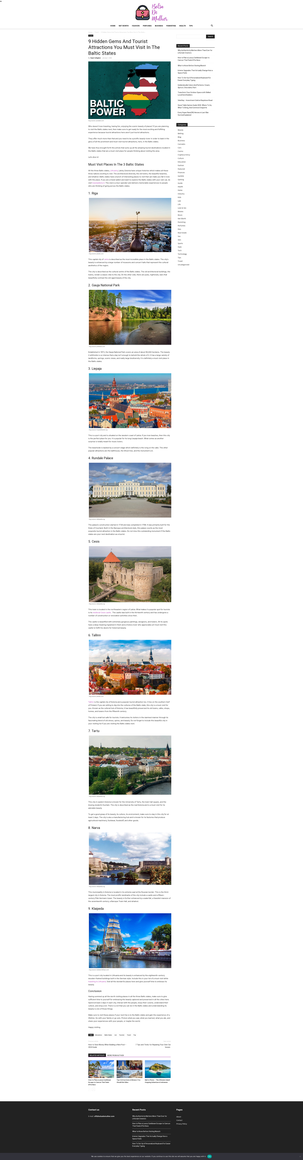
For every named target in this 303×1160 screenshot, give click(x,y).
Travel (97, 32)
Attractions (98, 1035)
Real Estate (182, 233)
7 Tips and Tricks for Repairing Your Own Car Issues (153, 1046)
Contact (179, 1120)
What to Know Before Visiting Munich (192, 66)
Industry (181, 194)
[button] (212, 26)
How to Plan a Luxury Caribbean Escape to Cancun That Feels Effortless (99, 1082)
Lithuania (114, 170)
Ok (209, 1156)
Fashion (136, 26)
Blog (179, 137)
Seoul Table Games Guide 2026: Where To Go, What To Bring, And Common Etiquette (195, 106)
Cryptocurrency (184, 155)
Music (180, 215)
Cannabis (181, 144)
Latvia (106, 259)
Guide (180, 183)
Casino (180, 151)
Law (179, 201)
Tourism (121, 1035)
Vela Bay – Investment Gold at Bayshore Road (195, 100)
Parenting (171, 26)
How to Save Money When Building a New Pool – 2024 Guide (107, 1046)
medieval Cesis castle (102, 612)
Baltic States (108, 1035)
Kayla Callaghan (95, 58)
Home (112, 26)
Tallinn (91, 702)
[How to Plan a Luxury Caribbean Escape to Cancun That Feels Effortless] (101, 1069)
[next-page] (93, 1089)
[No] (300, 1156)
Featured (181, 169)
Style (180, 247)
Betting (180, 133)
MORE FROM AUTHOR (115, 1055)
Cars (179, 148)
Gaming (181, 179)
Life (179, 204)
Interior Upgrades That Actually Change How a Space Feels (195, 71)
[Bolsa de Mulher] (151, 12)
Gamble (181, 176)
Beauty (180, 130)
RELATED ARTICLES (97, 1055)
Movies (180, 211)
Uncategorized (183, 265)
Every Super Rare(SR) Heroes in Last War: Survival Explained (193, 114)
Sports (180, 243)
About (178, 1117)
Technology (182, 254)
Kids (179, 197)
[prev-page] (89, 1089)
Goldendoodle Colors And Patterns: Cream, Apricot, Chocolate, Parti (194, 86)
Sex (179, 236)
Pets (179, 229)
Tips (191, 26)
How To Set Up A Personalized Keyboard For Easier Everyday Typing (194, 79)
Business (159, 26)
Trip (134, 1035)
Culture (181, 158)
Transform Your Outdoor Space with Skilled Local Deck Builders (194, 93)
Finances (181, 172)
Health (182, 26)
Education (182, 162)
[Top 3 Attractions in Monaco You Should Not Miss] (129, 1069)
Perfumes (147, 26)
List (115, 1035)
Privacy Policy (181, 1124)
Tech (180, 250)
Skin (179, 240)
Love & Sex (182, 208)
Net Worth (124, 26)
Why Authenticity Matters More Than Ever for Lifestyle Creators (195, 51)
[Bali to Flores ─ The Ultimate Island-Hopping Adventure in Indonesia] (158, 1069)
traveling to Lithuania (97, 981)
